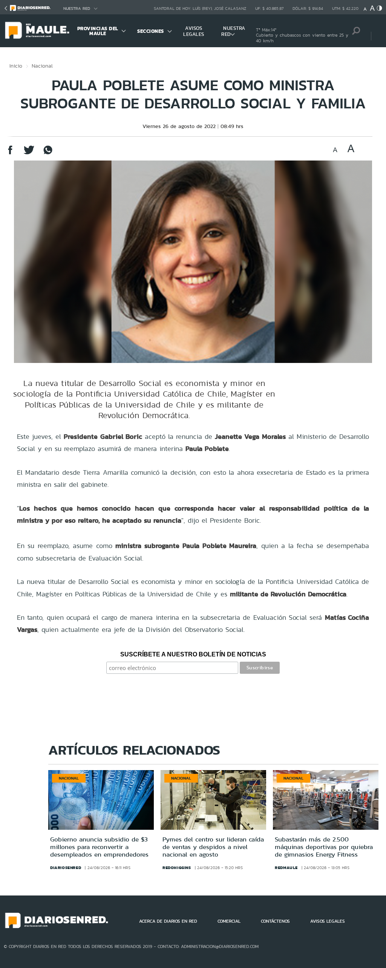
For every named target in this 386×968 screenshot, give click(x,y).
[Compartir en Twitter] (29, 153)
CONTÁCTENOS (275, 921)
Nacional (42, 65)
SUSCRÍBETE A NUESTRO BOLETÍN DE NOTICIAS (193, 654)
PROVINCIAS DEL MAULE (97, 31)
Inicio (15, 65)
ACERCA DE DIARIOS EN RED (168, 921)
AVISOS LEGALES (193, 31)
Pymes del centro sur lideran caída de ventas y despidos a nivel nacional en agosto (213, 847)
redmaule (286, 868)
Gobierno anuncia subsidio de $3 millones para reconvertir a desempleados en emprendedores (99, 847)
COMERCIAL (229, 921)
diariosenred (65, 868)
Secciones (150, 31)
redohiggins (176, 868)
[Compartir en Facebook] (10, 153)
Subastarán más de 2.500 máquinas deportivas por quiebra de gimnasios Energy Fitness (324, 847)
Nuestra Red (76, 8)
